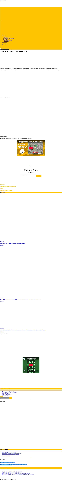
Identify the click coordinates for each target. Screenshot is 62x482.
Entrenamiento (4, 42)
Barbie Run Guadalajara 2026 (6, 394)
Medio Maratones (7, 37)
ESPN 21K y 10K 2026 (6, 393)
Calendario (4, 35)
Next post (1, 188)
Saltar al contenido (3, 0)
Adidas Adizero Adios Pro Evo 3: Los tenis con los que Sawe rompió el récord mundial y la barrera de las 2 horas (22, 330)
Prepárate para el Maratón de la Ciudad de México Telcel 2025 (11, 453)
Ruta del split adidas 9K (6, 455)
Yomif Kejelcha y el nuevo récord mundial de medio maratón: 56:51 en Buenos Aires (15, 470)
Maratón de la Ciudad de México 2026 (8, 391)
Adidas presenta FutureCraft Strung (6, 190)
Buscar (1, 396)
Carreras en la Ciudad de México (9, 38)
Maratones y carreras (7, 36)
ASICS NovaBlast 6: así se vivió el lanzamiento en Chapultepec (12, 243)
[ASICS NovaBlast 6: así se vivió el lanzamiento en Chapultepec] (19, 239)
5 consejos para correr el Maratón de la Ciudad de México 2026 (12, 471)
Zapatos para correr (5, 43)
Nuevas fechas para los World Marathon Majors (8, 186)
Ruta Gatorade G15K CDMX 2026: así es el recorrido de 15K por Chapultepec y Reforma (16, 473)
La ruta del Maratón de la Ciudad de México (9, 452)
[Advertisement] (29, 60)
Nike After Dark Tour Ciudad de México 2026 (9, 392)
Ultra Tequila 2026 (5, 395)
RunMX (1, 241)
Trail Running (6, 41)
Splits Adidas (6, 39)
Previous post (2, 184)
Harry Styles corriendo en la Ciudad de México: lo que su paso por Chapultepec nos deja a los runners (20, 299)
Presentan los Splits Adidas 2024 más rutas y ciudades (10, 454)
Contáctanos (2, 477)
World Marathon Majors (8, 40)
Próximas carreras (5, 44)
